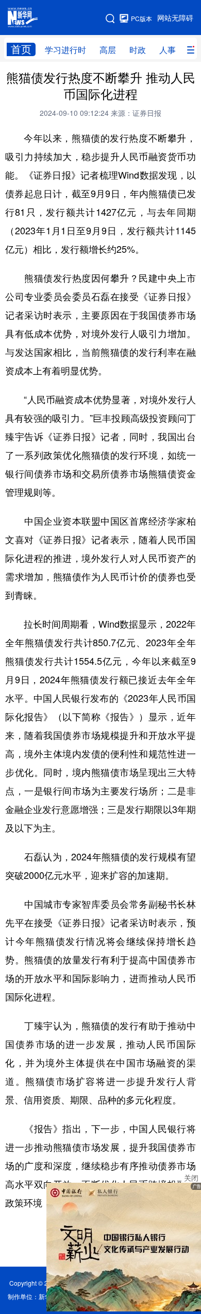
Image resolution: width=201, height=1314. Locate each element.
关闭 (191, 1178)
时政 (137, 50)
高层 (107, 50)
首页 (21, 49)
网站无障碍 (175, 18)
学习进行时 (65, 50)
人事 (167, 50)
